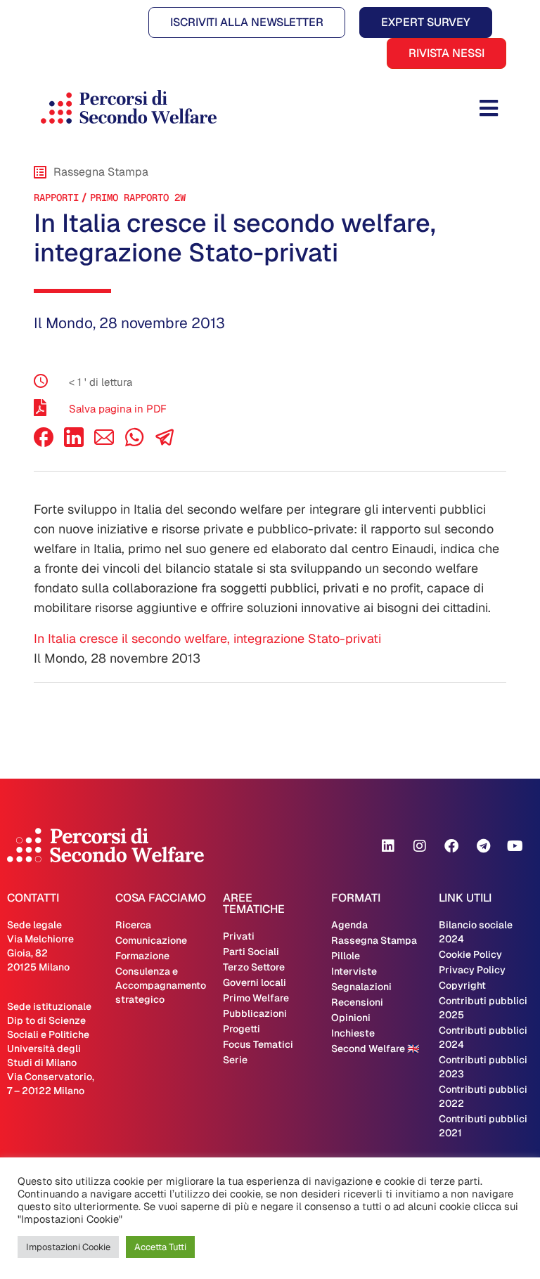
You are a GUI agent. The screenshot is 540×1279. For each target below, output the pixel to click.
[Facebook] (43, 443)
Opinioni (351, 1017)
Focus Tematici (258, 1044)
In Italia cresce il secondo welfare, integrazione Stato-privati (207, 638)
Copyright (462, 985)
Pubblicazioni (255, 1013)
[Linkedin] (388, 846)
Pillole (345, 955)
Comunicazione (151, 940)
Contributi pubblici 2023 (483, 1066)
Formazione (142, 955)
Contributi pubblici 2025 (483, 1007)
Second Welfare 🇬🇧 (375, 1048)
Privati (239, 936)
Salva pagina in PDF (118, 408)
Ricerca (133, 924)
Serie (235, 1059)
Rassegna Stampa (374, 940)
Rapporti (56, 197)
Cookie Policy (470, 954)
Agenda (349, 924)
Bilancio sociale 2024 (476, 931)
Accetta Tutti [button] (160, 1247)
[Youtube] (515, 846)
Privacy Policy (472, 969)
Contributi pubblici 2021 (483, 1125)
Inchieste (353, 1033)
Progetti (241, 1028)
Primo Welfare (256, 998)
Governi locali (254, 982)
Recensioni (357, 1002)
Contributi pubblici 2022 (483, 1096)
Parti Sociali (251, 951)
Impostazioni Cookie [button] (68, 1247)
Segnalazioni (361, 986)
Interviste (354, 971)
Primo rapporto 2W (138, 197)
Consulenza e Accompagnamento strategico (160, 985)
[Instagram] (420, 846)
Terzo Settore (254, 967)
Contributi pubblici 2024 (483, 1037)
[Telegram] (483, 846)
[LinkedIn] (74, 443)
